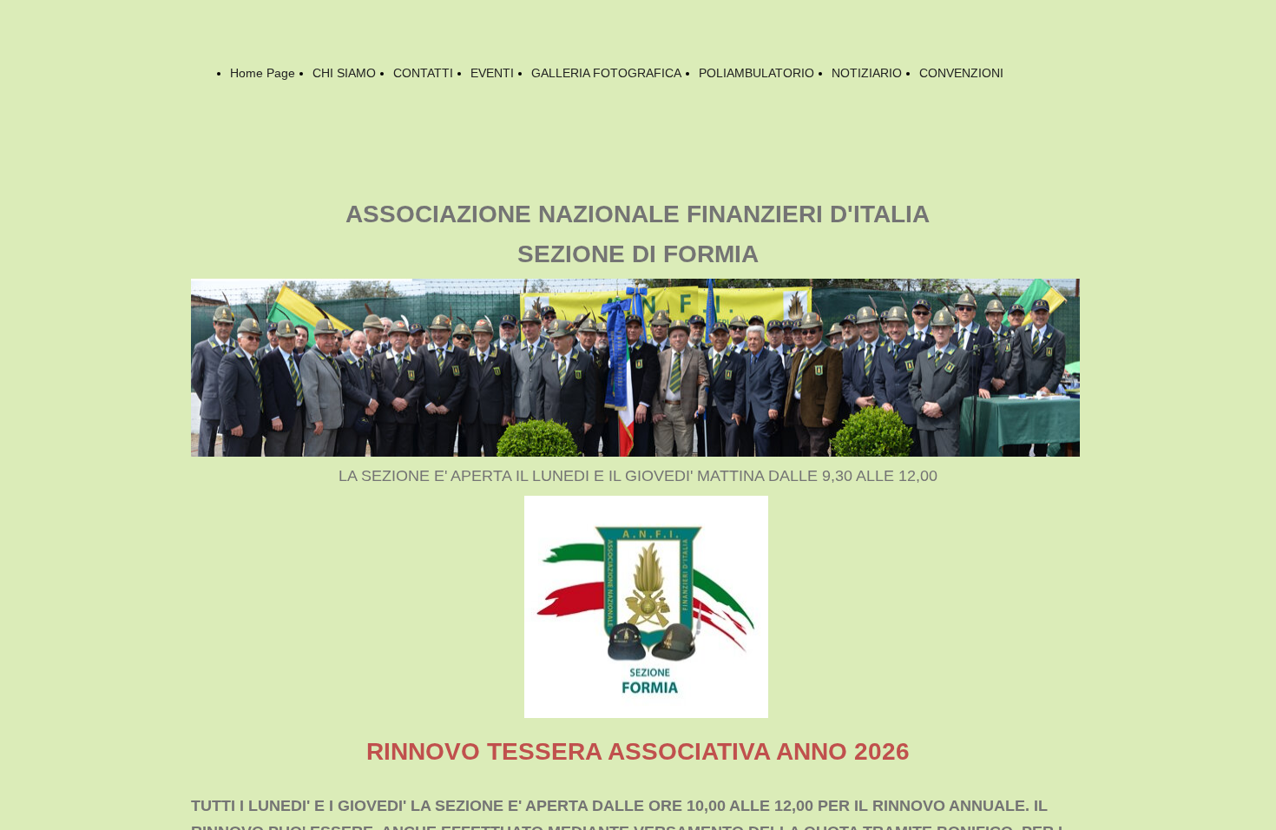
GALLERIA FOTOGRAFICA (606, 73)
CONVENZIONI (961, 73)
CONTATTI (423, 73)
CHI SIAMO (344, 73)
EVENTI (492, 73)
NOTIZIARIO (867, 73)
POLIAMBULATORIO (756, 73)
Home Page (262, 73)
